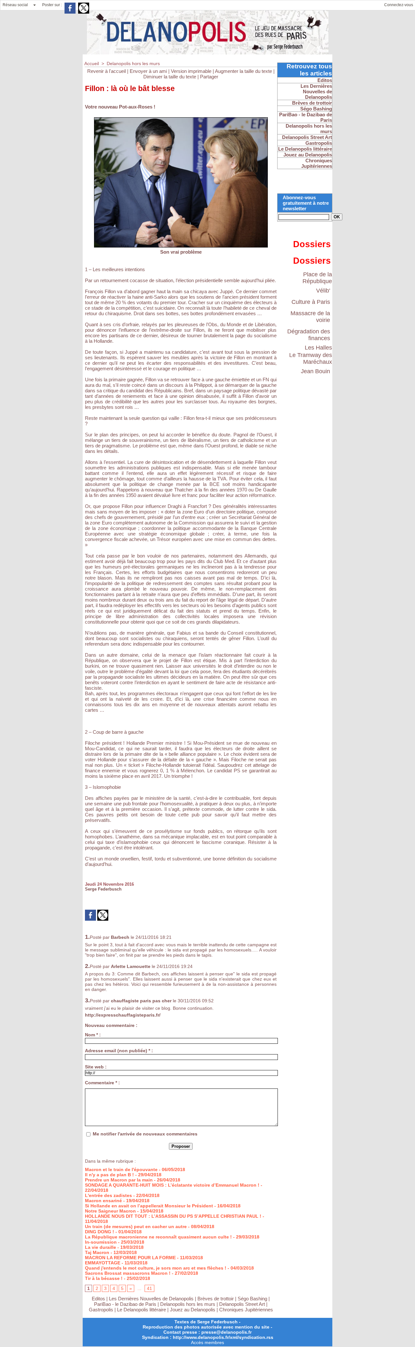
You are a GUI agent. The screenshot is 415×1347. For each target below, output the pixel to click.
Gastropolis (101, 1309)
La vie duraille (100, 1247)
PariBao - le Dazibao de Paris (125, 1304)
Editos (98, 1298)
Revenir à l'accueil (106, 71)
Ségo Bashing (253, 1298)
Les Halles (318, 347)
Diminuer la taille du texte (169, 76)
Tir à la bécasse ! (104, 1278)
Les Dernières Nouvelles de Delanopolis (152, 1298)
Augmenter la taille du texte (243, 71)
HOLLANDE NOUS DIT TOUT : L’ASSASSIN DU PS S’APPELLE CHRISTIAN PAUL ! (173, 1216)
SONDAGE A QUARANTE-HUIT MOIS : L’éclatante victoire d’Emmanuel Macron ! (172, 1185)
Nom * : (93, 1034)
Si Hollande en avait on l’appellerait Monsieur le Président (149, 1205)
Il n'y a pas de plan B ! (109, 1174)
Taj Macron (97, 1252)
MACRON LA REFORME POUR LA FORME (130, 1257)
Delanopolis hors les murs (133, 63)
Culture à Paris (310, 302)
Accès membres (207, 1342)
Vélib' (323, 290)
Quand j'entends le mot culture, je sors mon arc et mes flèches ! (155, 1268)
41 (149, 1288)
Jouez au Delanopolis (192, 1309)
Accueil (91, 63)
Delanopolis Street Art (242, 1304)
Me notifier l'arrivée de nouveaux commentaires (145, 1133)
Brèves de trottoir (216, 1298)
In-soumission (101, 1242)
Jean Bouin (315, 371)
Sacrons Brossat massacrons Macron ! (128, 1273)
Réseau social (15, 5)
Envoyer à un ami (148, 71)
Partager (209, 76)
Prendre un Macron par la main (119, 1179)
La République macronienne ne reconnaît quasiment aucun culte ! (158, 1236)
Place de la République (317, 277)
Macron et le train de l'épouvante (121, 1169)
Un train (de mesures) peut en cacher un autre (136, 1226)
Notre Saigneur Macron (110, 1211)
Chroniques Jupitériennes (246, 1309)
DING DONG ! (99, 1231)
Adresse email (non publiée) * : (119, 1050)
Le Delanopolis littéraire (141, 1309)
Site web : (96, 1066)
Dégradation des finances (308, 334)
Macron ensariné (103, 1200)
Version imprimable (191, 71)
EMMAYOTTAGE (102, 1262)
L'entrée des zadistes (108, 1195)
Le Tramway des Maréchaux (310, 358)
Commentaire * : (102, 1082)
